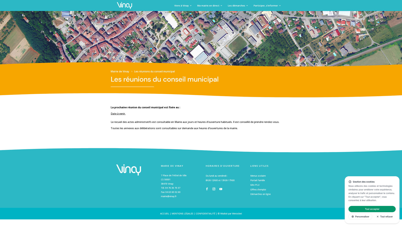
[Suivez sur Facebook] (207, 189)
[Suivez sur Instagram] (214, 189)
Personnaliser (362, 216)
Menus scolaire (258, 175)
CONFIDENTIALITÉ (205, 213)
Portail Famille (257, 180)
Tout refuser (386, 216)
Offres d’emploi (258, 189)
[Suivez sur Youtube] (221, 189)
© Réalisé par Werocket (230, 213)
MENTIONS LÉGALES (182, 213)
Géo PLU (254, 184)
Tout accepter (372, 209)
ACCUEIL (164, 213)
